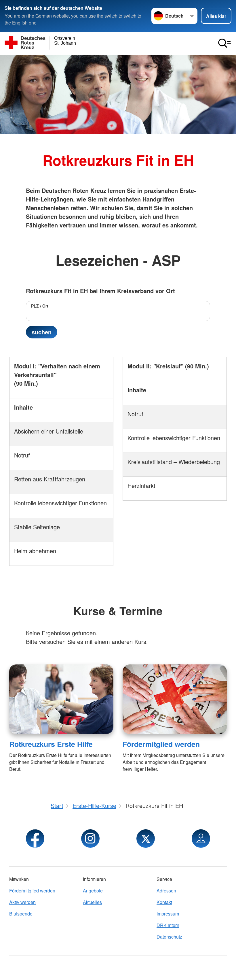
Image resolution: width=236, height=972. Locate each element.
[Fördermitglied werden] (175, 699)
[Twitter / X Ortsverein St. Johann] (145, 838)
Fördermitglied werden (161, 744)
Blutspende (21, 913)
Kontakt (164, 902)
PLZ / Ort (39, 306)
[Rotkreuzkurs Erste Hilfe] (61, 699)
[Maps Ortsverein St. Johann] (201, 838)
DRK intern (168, 925)
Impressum (168, 913)
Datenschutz (169, 936)
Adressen (166, 890)
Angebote (93, 890)
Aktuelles (92, 902)
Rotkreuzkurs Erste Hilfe (51, 744)
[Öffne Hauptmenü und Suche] (224, 43)
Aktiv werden (22, 902)
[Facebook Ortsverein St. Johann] (35, 838)
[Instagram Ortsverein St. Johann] (90, 838)
